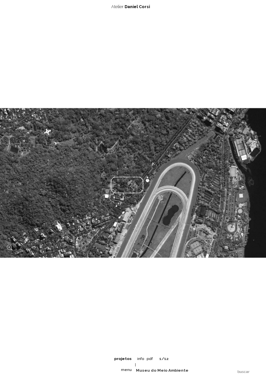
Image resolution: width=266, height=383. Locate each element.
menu (126, 369)
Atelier (130, 6)
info (140, 358)
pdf (150, 358)
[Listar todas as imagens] (176, 358)
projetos (123, 358)
